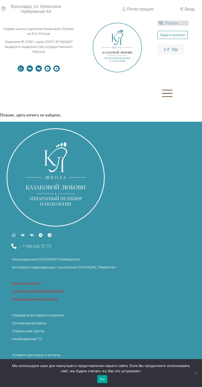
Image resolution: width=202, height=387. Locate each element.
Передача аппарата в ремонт (38, 315)
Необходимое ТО (27, 339)
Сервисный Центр (28, 331)
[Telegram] (47, 68)
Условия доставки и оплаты (36, 355)
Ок (102, 379)
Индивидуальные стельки (35, 299)
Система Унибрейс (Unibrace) (38, 291)
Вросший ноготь (26, 283)
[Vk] (30, 68)
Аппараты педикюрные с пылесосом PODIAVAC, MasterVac (64, 267)
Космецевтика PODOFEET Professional (46, 259)
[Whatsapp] (21, 68)
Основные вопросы (29, 323)
